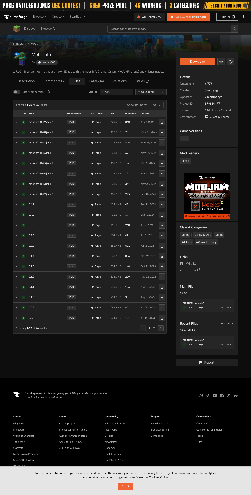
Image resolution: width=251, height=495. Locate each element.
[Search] (234, 29)
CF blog (109, 436)
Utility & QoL (203, 234)
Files (76, 81)
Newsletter (111, 442)
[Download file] (162, 122)
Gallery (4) (96, 81)
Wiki (189, 263)
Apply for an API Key (70, 442)
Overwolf (201, 423)
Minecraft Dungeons (24, 460)
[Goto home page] (16, 17)
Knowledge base (160, 423)
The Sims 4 (19, 442)
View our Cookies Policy (152, 477)
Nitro (199, 442)
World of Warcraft (23, 436)
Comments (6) (54, 81)
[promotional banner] (125, 5)
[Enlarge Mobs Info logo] (20, 59)
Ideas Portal (111, 430)
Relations (120, 81)
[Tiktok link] (208, 395)
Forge (185, 160)
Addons (186, 242)
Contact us (157, 436)
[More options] (243, 17)
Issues (140, 81)
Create (57, 16)
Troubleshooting (160, 430)
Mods (34, 43)
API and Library (206, 242)
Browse (38, 16)
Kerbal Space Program (25, 454)
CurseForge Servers (115, 460)
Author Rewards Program (73, 436)
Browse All (48, 28)
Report (209, 362)
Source (191, 270)
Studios (75, 16)
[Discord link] (222, 395)
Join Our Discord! (115, 423)
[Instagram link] (201, 395)
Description (26, 81)
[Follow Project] (230, 61)
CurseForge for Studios (209, 430)
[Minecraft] (16, 29)
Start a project (67, 423)
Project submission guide (73, 430)
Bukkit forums (113, 454)
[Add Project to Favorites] (221, 61)
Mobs (219, 234)
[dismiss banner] (245, 5)
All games (18, 423)
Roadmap (110, 448)
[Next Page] (161, 328)
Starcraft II (19, 448)
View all (225, 323)
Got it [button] (125, 486)
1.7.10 (184, 138)
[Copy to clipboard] (218, 104)
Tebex (199, 436)
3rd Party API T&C (69, 448)
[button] (89, 122)
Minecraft (19, 43)
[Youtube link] (215, 395)
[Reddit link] (236, 395)
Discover (30, 28)
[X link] (229, 395)
